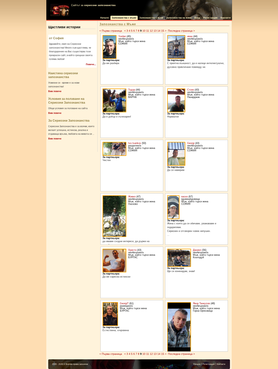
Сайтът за (93, 5)
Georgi (190, 143)
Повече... (91, 64)
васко (184, 196)
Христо (132, 250)
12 (151, 30)
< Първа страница (111, 30)
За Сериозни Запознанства (68, 120)
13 (155, 30)
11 (147, 30)
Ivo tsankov (134, 143)
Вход (197, 17)
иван (190, 36)
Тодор (131, 89)
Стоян (191, 89)
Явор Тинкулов (201, 303)
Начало (104, 17)
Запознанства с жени (151, 17)
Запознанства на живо (178, 17)
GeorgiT (124, 303)
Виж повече (54, 91)
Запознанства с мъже (124, 17)
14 (158, 30)
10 (143, 30)
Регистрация (210, 17)
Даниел (197, 250)
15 (162, 30)
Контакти (226, 17)
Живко (132, 196)
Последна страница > (181, 30)
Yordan (122, 36)
